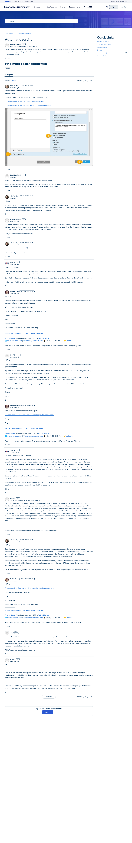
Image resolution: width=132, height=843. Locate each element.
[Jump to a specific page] (91, 80)
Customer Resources (104, 44)
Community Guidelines (104, 56)
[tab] (9, 74)
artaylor (12, 498)
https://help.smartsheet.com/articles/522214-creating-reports (28, 105)
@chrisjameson (15, 355)
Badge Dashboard (102, 47)
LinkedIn (69, 341)
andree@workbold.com (34, 341)
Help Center (19, 1)
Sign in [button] (47, 712)
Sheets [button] (8, 68)
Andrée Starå (14, 291)
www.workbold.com (14, 341)
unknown (35, 500)
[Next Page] (88, 80)
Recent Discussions (103, 41)
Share (7, 58)
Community (8, 1)
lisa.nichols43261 (15, 44)
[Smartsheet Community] (17, 7)
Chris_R (12, 262)
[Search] (107, 7)
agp (11, 632)
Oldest (13, 81)
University (29, 1)
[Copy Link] (36, 46)
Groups (99, 50)
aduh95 (12, 659)
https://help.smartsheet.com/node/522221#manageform (26, 101)
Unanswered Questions (112, 53)
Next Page (48, 697)
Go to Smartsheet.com (119, 1)
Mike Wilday (14, 86)
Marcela (32, 46)
